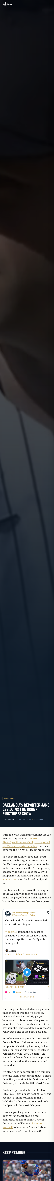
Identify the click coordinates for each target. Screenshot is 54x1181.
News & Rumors (10, 798)
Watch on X (41, 963)
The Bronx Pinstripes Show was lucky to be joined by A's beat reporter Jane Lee (26, 842)
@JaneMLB (11, 932)
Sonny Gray (10, 879)
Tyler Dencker (9, 819)
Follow (33, 915)
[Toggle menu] (48, 4)
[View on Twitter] (47, 914)
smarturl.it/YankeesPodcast (21, 954)
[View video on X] (27, 972)
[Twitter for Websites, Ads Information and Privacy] (48, 987)
